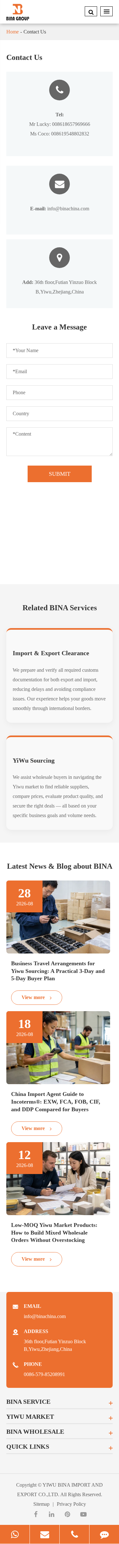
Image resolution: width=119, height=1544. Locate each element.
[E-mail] (44, 1534)
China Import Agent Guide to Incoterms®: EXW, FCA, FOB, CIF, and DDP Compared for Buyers (55, 1102)
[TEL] (74, 1534)
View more (34, 997)
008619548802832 (70, 133)
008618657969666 (71, 124)
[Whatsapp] (15, 1534)
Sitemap (41, 1504)
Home (12, 31)
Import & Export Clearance (51, 652)
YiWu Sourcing (34, 760)
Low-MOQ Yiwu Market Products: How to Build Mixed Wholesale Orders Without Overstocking (54, 1232)
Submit (59, 474)
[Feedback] (104, 1534)
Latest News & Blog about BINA (59, 866)
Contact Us (34, 31)
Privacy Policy (71, 1504)
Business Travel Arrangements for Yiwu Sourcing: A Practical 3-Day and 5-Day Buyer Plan (58, 971)
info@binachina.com (59, 208)
